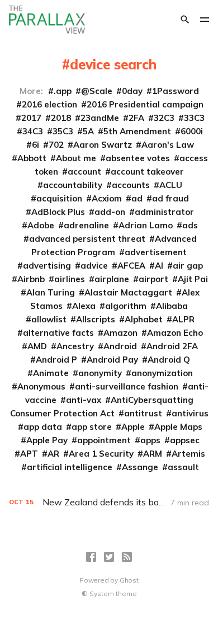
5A (88, 131)
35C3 (63, 131)
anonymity (100, 373)
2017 (31, 117)
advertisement (156, 252)
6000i (192, 131)
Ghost (129, 580)
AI (159, 265)
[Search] (185, 19)
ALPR (183, 319)
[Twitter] (109, 557)
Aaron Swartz (102, 144)
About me (76, 158)
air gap (188, 265)
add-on (109, 212)
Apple (133, 426)
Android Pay (112, 359)
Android (120, 346)
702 (56, 144)
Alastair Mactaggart (128, 292)
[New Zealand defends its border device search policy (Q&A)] (109, 502)
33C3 (194, 117)
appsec (185, 440)
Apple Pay (47, 440)
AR (53, 453)
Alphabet (144, 319)
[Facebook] (91, 557)
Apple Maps (178, 426)
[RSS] (127, 557)
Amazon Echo (175, 332)
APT (29, 453)
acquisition (59, 198)
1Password (175, 91)
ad (137, 198)
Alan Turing (50, 292)
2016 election (49, 104)
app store (92, 426)
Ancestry (75, 346)
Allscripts (95, 319)
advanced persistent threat (87, 238)
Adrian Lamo (146, 225)
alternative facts (58, 332)
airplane (111, 279)
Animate (51, 373)
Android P (56, 359)
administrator (164, 212)
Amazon (120, 332)
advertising (47, 265)
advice (94, 265)
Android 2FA (172, 346)
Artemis (188, 453)
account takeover (147, 171)
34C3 (32, 131)
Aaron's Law (167, 144)
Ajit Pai (193, 279)
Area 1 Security (101, 453)
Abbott (31, 158)
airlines (69, 279)
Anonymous (41, 386)
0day (132, 91)
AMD (37, 346)
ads (190, 225)
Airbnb (31, 279)
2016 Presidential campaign (145, 104)
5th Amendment (137, 131)
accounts (131, 185)
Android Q (169, 359)
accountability (72, 185)
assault (183, 467)
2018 (61, 117)
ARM (152, 453)
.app (63, 91)
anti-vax (83, 400)
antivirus (190, 413)
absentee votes (138, 158)
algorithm (125, 306)
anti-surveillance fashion (126, 386)
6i (35, 144)
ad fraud (170, 198)
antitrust (143, 413)
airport (153, 279)
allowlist (49, 319)
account (84, 171)
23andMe (99, 117)
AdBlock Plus (58, 212)
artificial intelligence (69, 467)
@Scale (96, 91)
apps (150, 440)
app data (42, 426)
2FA (136, 117)
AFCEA (131, 265)
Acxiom (107, 198)
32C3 (164, 117)
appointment (104, 440)
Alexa (84, 306)
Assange (140, 467)
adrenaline (86, 225)
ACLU (170, 185)
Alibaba (172, 306)
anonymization (162, 373)
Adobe (40, 225)
